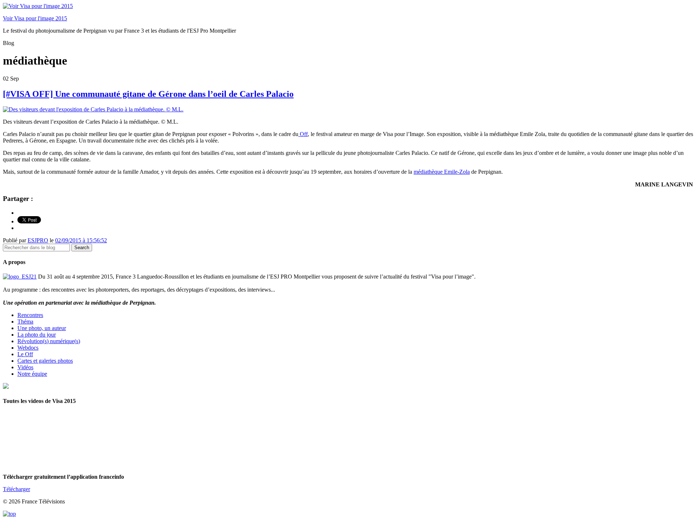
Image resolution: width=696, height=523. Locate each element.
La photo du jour (36, 334)
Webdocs (27, 348)
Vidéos (25, 367)
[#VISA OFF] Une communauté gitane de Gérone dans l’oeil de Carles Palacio (148, 94)
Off (303, 134)
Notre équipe (32, 374)
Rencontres (30, 315)
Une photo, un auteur (41, 328)
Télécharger (16, 489)
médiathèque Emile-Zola (442, 172)
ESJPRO (38, 240)
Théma (25, 321)
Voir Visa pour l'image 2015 (35, 18)
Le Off (25, 354)
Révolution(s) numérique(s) (48, 341)
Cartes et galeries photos (45, 361)
